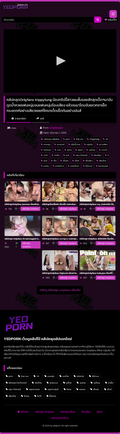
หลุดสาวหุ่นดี (53, 389)
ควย (59, 149)
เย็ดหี (77, 160)
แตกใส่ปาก (59, 166)
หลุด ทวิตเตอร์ (82, 155)
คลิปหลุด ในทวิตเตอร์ (17, 382)
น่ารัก (45, 155)
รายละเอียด (20, 118)
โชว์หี (39, 396)
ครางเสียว (103, 144)
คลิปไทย (38, 382)
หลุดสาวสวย (34, 389)
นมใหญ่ (92, 149)
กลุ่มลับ (90, 144)
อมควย (82, 389)
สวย (67, 155)
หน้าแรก (25, 412)
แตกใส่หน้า (74, 166)
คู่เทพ (69, 149)
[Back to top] (110, 425)
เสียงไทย (102, 160)
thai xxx (79, 139)
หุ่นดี (45, 160)
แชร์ (42, 118)
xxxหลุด (46, 144)
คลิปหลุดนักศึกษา (60, 418)
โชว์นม (26, 396)
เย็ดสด (65, 160)
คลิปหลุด (47, 149)
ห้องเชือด (97, 155)
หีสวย (68, 389)
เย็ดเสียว (89, 160)
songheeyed (56, 128)
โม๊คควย (88, 166)
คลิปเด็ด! (112, 20)
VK (106, 139)
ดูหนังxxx (54, 382)
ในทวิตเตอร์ (103, 166)
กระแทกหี (61, 144)
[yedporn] (15, 7)
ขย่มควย (80, 376)
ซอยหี (80, 149)
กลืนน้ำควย (75, 144)
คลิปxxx (95, 376)
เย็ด (55, 160)
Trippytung (94, 139)
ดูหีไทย (69, 382)
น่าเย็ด (57, 155)
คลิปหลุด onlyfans (51, 139)
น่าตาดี (104, 149)
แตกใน (46, 166)
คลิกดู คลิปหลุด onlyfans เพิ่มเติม (60, 290)
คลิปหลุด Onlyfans (44, 412)
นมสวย (83, 382)
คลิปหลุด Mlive (67, 412)
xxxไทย (65, 376)
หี (108, 155)
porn (68, 139)
